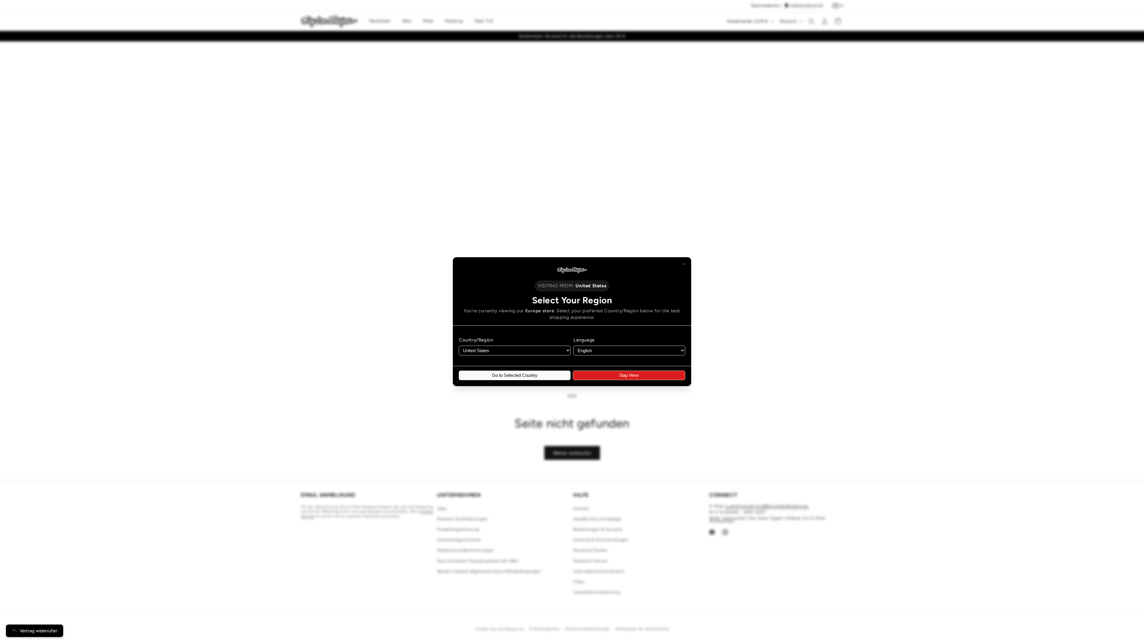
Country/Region (476, 340)
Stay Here (629, 375)
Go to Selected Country (514, 375)
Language (584, 340)
